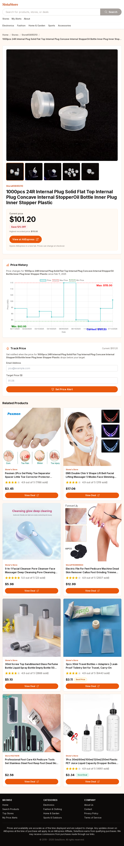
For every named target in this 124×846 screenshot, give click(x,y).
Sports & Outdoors (52, 817)
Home (5, 34)
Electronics (8, 25)
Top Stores (8, 813)
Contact (88, 809)
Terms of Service (92, 817)
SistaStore (10, 4)
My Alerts (16, 18)
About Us (88, 805)
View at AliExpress (23, 239)
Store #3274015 (12, 756)
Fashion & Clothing (52, 809)
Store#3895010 (30, 34)
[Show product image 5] (90, 171)
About (27, 18)
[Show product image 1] (15, 171)
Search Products (10, 809)
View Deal (29, 495)
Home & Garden (37, 25)
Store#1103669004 (74, 565)
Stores (5, 18)
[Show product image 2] (33, 171)
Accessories (64, 25)
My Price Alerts (9, 817)
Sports (51, 25)
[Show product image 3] (52, 171)
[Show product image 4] (71, 171)
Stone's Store (11, 469)
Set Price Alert (64, 389)
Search (113, 11)
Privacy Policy (91, 813)
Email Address (13, 363)
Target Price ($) (14, 375)
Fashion (21, 25)
